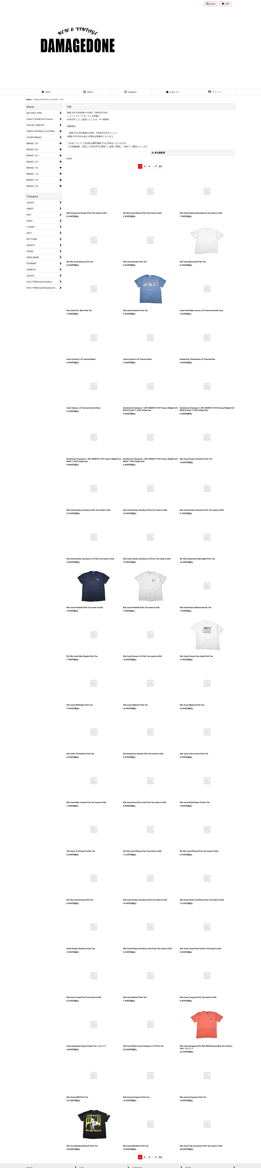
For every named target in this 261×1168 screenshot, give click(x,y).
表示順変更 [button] (160, 152)
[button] (211, 4)
